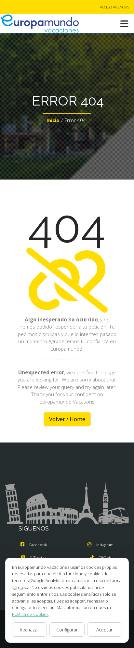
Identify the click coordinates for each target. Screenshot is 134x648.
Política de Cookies (30, 614)
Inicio (53, 120)
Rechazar (29, 630)
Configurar (67, 630)
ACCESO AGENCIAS (114, 7)
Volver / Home (67, 419)
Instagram (105, 544)
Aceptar (104, 630)
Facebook (38, 544)
